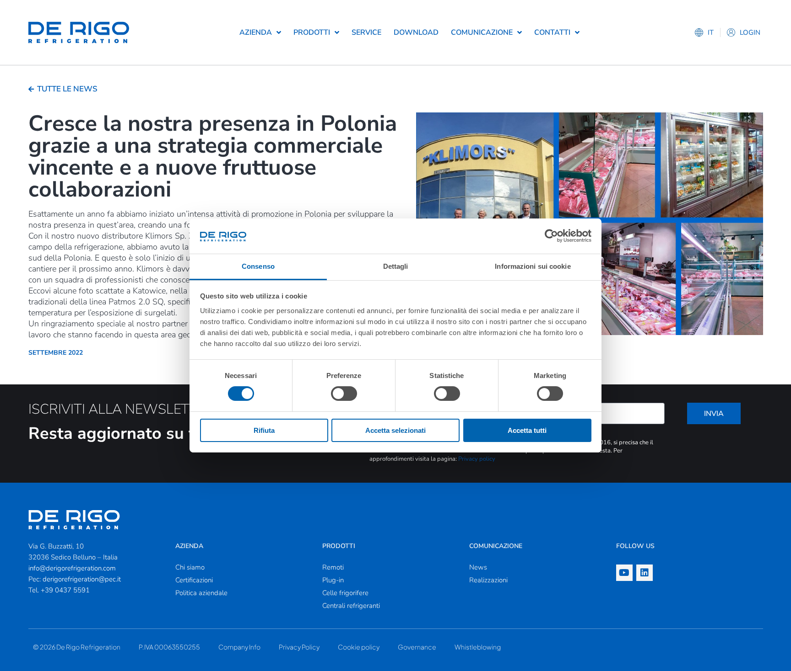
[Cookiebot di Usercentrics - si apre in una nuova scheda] (551, 236)
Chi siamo (190, 567)
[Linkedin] (644, 572)
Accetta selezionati (395, 430)
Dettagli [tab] (395, 266)
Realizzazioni (488, 580)
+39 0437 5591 (65, 590)
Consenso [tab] (258, 266)
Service (366, 32)
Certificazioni (194, 580)
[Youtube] (624, 572)
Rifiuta (264, 430)
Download (416, 32)
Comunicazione (482, 32)
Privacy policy (476, 459)
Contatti (552, 32)
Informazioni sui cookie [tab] (532, 266)
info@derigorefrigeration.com (72, 568)
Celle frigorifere (345, 592)
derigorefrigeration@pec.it (82, 579)
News (478, 567)
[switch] (344, 393)
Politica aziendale (201, 592)
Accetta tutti (527, 430)
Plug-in (333, 580)
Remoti (333, 567)
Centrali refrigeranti (351, 605)
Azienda (255, 32)
